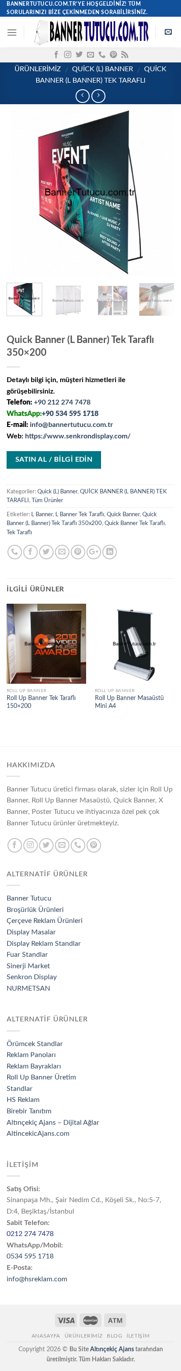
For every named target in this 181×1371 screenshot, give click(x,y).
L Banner (42, 514)
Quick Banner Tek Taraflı (135, 523)
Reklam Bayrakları (34, 1066)
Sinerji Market (28, 966)
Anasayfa (46, 1335)
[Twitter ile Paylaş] (46, 552)
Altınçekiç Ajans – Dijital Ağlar (53, 1122)
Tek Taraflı (19, 532)
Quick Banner (123, 514)
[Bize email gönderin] (90, 55)
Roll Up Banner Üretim (41, 1077)
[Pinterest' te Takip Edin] (113, 55)
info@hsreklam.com (37, 1279)
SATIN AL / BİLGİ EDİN (54, 459)
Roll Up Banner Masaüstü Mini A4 (129, 702)
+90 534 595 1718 (70, 413)
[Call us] (101, 55)
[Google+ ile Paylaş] (94, 552)
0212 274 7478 (30, 1233)
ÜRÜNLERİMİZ (37, 69)
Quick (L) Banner (102, 69)
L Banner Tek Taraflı (79, 514)
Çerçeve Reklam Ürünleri (45, 920)
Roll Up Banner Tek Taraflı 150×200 (41, 702)
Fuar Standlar (27, 954)
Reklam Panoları (31, 1054)
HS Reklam (23, 1099)
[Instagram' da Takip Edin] (67, 55)
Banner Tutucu (29, 898)
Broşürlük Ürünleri (35, 909)
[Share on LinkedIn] (109, 552)
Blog (114, 1335)
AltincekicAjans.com (38, 1133)
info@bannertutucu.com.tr (71, 424)
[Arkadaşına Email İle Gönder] (62, 552)
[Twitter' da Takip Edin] (79, 55)
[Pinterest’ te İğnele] (78, 552)
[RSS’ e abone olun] (124, 55)
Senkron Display (32, 977)
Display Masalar (31, 932)
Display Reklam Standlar (44, 943)
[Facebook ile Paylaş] (30, 552)
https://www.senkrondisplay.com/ (77, 436)
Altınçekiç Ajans (112, 1349)
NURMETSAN (28, 988)
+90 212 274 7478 (62, 402)
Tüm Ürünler (47, 500)
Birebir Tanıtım (29, 1111)
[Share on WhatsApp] (14, 552)
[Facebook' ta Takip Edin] (56, 55)
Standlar (20, 1088)
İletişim (138, 1335)
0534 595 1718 (30, 1256)
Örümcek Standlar (35, 1043)
